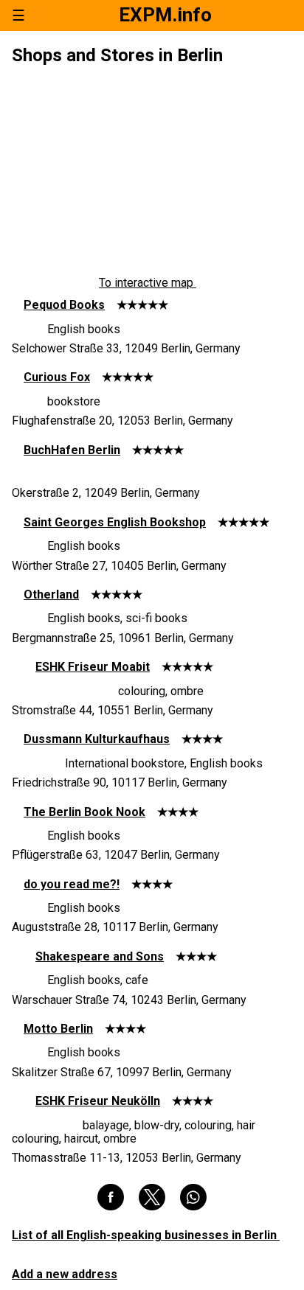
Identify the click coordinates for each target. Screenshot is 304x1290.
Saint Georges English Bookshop (115, 522)
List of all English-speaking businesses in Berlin (146, 1235)
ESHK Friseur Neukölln (97, 1101)
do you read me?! (72, 884)
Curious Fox (57, 377)
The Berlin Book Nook (84, 812)
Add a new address (64, 1274)
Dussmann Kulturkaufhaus (97, 739)
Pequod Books (64, 305)
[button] (110, 1197)
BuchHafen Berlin (72, 450)
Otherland (51, 595)
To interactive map (147, 283)
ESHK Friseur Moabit (92, 667)
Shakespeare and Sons (99, 956)
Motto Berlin (58, 1029)
